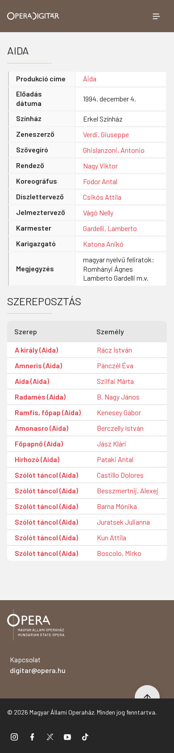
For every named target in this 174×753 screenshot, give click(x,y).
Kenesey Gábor (119, 412)
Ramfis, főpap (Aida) (48, 412)
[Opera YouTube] (67, 736)
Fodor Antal (100, 181)
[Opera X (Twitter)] (50, 736)
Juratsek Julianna (123, 521)
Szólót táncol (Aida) (46, 475)
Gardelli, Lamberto (110, 228)
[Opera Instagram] (14, 736)
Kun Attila (111, 537)
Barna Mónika (117, 506)
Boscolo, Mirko (119, 553)
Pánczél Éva (115, 365)
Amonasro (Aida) (41, 428)
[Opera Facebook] (32, 736)
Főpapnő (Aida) (39, 443)
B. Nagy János (118, 396)
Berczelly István (120, 428)
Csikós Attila (102, 197)
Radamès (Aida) (40, 396)
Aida (89, 78)
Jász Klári (111, 443)
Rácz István (114, 349)
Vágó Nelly (98, 212)
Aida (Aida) (32, 381)
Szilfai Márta (115, 381)
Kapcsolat (38, 664)
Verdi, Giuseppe (106, 134)
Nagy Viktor (100, 165)
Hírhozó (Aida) (37, 459)
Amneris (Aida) (38, 365)
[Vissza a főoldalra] (35, 626)
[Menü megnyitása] (156, 16)
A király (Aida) (36, 349)
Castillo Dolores (120, 475)
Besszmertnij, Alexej (127, 490)
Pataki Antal (115, 459)
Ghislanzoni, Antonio (114, 150)
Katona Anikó (103, 244)
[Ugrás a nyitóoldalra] (33, 16)
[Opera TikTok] (85, 736)
